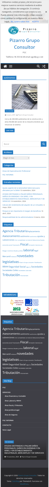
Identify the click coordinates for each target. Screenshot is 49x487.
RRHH (5, 266)
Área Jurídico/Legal (12, 410)
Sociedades (37, 266)
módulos (13, 256)
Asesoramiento (11, 236)
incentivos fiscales (12, 251)
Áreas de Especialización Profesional (16, 171)
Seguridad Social (17, 266)
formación (32, 245)
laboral (28, 250)
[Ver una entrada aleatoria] (43, 66)
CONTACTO (7, 425)
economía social (7, 245)
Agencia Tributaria (15, 231)
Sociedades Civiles (10, 270)
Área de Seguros (11, 415)
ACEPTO (35, 21)
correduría (29, 240)
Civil (16, 240)
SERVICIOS (6, 392)
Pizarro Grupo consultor (26, 262)
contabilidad (21, 240)
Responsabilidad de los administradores (18, 217)
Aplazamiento (34, 231)
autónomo (25, 236)
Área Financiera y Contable (15, 396)
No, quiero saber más (20, 21)
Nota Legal (7, 430)
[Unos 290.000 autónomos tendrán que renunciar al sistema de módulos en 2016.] (24, 96)
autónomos (33, 236)
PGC (4, 387)
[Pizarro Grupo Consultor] (5, 66)
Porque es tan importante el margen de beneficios (22, 211)
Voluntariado (24, 275)
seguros (28, 267)
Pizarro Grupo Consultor (26, 115)
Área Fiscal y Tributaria (14, 405)
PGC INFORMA (9, 111)
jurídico (20, 251)
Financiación (16, 245)
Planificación (38, 262)
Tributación (11, 275)
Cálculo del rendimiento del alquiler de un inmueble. (23, 205)
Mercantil (7, 256)
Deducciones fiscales (38, 240)
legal (36, 250)
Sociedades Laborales (25, 270)
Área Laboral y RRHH (13, 401)
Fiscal (24, 244)
